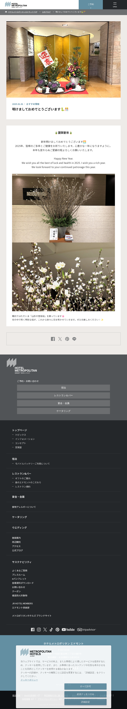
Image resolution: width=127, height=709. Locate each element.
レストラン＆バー (63, 395)
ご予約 (91, 4)
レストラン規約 (22, 486)
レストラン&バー (21, 473)
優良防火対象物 (19, 595)
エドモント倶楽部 (20, 607)
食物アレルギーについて (24, 506)
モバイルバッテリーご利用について (32, 463)
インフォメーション (25, 438)
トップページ (19, 430)
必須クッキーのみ (85, 694)
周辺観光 (16, 541)
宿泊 (63, 387)
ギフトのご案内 (22, 478)
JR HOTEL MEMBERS (22, 603)
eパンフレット (19, 578)
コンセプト (20, 443)
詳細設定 (85, 702)
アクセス (16, 546)
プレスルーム (18, 574)
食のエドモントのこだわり (28, 482)
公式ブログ (46, 12)
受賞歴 (18, 447)
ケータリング (63, 411)
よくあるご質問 (19, 570)
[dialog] (63, 676)
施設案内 (16, 537)
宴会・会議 (63, 403)
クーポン (16, 591)
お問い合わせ (18, 587)
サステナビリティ (22, 562)
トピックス (20, 434)
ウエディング (19, 527)
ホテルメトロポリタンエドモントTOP (22, 12)
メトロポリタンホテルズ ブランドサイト (32, 615)
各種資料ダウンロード (23, 582)
